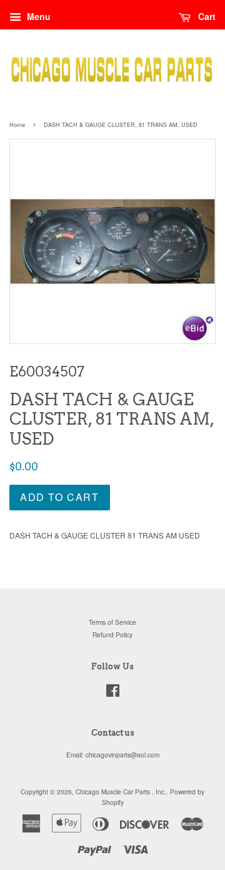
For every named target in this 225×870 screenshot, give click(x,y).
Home (17, 125)
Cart (206, 16)
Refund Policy (112, 634)
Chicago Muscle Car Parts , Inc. (121, 791)
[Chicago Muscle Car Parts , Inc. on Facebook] (113, 693)
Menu (37, 16)
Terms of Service (112, 622)
